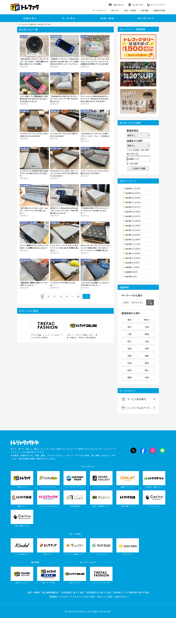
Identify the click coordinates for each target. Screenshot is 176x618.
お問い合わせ (121, 596)
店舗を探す (30, 18)
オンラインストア (158, 4)
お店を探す (33, 24)
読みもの (115, 10)
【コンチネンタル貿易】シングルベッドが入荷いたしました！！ (95, 283)
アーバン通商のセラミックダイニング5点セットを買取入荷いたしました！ (34, 246)
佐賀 (147, 377)
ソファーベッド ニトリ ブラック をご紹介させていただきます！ (95, 172)
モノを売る (69, 18)
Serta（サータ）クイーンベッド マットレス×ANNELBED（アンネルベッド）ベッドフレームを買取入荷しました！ (95, 248)
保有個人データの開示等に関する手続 (131, 592)
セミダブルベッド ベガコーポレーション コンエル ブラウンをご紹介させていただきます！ (64, 173)
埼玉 (129, 326)
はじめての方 (137, 4)
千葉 (129, 334)
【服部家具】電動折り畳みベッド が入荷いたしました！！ (33, 283)
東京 (129, 319)
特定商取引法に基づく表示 (98, 592)
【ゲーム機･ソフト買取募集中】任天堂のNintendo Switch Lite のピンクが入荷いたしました (34, 99)
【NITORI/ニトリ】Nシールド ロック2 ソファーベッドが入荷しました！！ (34, 210)
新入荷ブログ (146, 18)
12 (78, 296)
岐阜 (129, 370)
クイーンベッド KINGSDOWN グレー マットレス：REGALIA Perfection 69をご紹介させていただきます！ (95, 99)
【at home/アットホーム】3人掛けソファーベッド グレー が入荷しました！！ (95, 136)
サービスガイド (99, 10)
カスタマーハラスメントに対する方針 (77, 596)
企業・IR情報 (130, 10)
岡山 (147, 370)
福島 (147, 355)
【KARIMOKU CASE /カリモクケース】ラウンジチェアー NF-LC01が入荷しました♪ (64, 99)
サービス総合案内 (136, 399)
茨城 (147, 326)
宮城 (129, 363)
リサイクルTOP (22, 24)
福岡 (129, 377)
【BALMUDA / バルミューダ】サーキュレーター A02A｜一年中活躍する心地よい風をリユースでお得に (34, 61)
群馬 (147, 334)
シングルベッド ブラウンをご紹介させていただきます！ (64, 134)
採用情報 (145, 10)
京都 (147, 348)
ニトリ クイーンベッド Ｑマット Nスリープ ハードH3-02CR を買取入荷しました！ (64, 248)
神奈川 (147, 319)
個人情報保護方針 (50, 592)
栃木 (129, 341)
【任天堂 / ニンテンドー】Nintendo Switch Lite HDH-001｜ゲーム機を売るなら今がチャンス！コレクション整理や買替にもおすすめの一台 (64, 61)
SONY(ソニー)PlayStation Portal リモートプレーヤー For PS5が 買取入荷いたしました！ (64, 210)
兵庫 (129, 355)
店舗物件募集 (159, 10)
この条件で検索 (138, 168)
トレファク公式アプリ (138, 407)
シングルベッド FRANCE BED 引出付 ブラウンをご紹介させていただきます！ (34, 173)
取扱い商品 (107, 18)
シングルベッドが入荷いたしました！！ (63, 283)
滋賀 (129, 348)
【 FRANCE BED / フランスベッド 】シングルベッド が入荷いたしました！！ (95, 210)
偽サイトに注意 (105, 596)
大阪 (147, 341)
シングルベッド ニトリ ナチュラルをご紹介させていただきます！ (34, 134)
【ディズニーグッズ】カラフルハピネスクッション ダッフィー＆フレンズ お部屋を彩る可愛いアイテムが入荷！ (95, 61)
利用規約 (53, 596)
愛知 (147, 363)
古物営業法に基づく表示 (72, 592)
